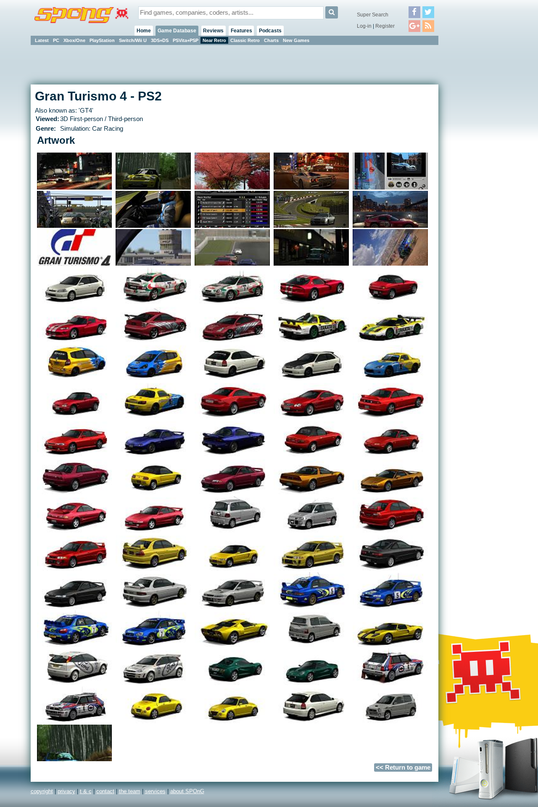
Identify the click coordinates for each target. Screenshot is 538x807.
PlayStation (102, 40)
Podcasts (270, 31)
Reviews (213, 31)
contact (105, 791)
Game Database (177, 31)
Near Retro (214, 40)
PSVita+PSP (185, 40)
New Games (296, 40)
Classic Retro (245, 40)
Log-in (364, 26)
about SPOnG (187, 791)
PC (56, 40)
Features (241, 31)
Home (144, 31)
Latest (42, 40)
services (155, 791)
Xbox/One (74, 40)
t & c (86, 791)
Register (385, 26)
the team (129, 791)
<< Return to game (403, 767)
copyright (42, 791)
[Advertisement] (476, 172)
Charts (271, 40)
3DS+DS (160, 40)
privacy (66, 791)
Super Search (372, 15)
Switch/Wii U (133, 40)
